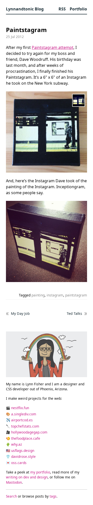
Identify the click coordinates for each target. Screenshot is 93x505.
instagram (55, 295)
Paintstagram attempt (52, 47)
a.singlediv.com (23, 414)
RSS (62, 9)
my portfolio (40, 472)
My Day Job (20, 314)
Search (11, 496)
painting (38, 295)
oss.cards (19, 462)
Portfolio (78, 9)
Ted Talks (74, 314)
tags (53, 496)
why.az (16, 444)
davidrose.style (23, 456)
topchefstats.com (25, 426)
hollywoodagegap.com (29, 432)
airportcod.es (22, 420)
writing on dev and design (27, 477)
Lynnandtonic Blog (25, 9)
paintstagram (76, 295)
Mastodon (14, 482)
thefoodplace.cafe (25, 438)
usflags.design (22, 450)
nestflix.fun (20, 407)
